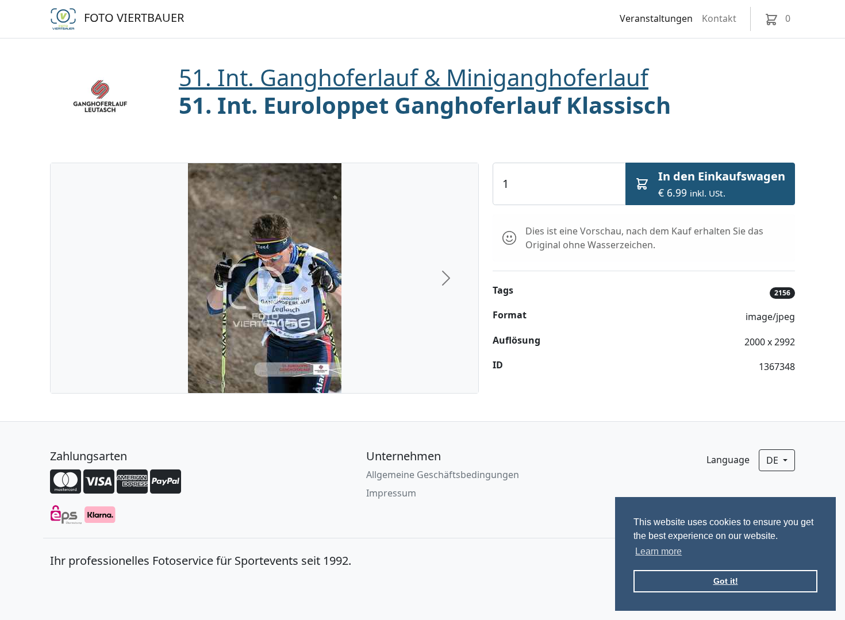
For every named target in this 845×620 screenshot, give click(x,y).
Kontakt (719, 18)
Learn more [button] (658, 551)
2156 (782, 293)
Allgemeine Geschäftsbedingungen (442, 474)
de (773, 460)
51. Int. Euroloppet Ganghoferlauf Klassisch (425, 105)
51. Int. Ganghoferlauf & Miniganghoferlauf (413, 77)
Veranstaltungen (656, 18)
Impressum (391, 493)
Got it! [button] (725, 581)
